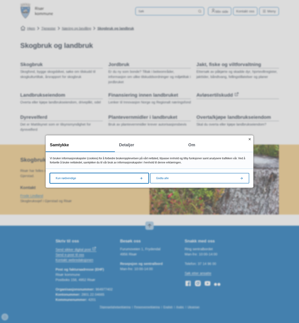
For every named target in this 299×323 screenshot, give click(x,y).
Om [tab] (191, 144)
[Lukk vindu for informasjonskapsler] (249, 139)
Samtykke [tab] (59, 144)
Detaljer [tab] (126, 144)
